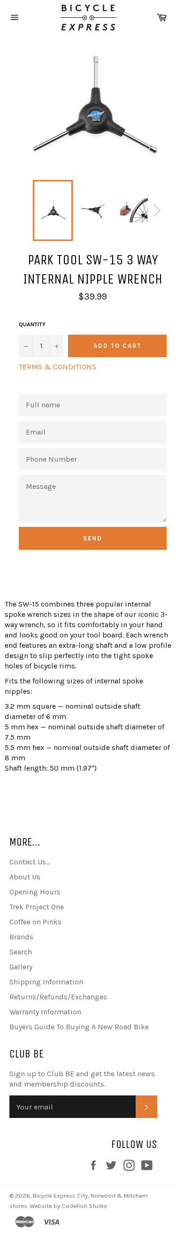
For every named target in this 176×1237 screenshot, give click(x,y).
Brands (21, 936)
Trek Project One (36, 906)
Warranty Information (45, 1011)
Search (20, 951)
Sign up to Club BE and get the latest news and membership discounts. (82, 1078)
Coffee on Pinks (35, 921)
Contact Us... (29, 861)
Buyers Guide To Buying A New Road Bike (79, 1026)
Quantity (32, 324)
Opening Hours (35, 891)
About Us (24, 876)
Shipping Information (46, 981)
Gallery (20, 966)
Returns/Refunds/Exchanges (58, 996)
